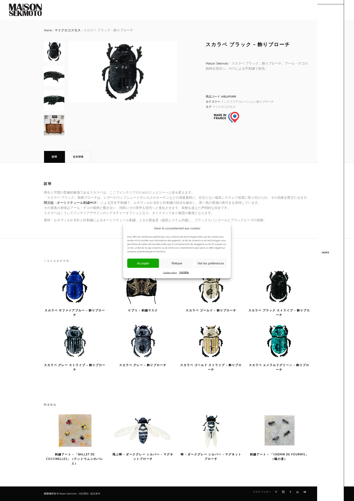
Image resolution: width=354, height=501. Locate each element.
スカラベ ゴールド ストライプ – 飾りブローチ (211, 367)
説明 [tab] (54, 157)
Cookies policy (170, 273)
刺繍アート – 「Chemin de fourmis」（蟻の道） (279, 456)
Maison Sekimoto (217, 63)
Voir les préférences (210, 263)
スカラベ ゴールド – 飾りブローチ (211, 310)
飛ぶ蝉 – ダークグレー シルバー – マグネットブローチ (142, 456)
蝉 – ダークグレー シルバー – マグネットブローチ (211, 456)
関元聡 (49, 203)
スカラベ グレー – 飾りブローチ (143, 365)
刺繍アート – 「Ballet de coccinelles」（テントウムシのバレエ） (74, 459)
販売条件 (95, 494)
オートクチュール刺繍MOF (76, 203)
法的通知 (184, 273)
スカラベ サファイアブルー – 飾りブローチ (75, 312)
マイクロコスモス (67, 30)
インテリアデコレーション (238, 102)
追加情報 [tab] (78, 157)
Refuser (177, 263)
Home (48, 30)
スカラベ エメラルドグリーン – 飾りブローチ (279, 367)
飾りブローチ (265, 102)
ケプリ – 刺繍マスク (143, 310)
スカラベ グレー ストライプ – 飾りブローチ (75, 367)
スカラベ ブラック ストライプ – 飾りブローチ (279, 312)
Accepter (143, 263)
